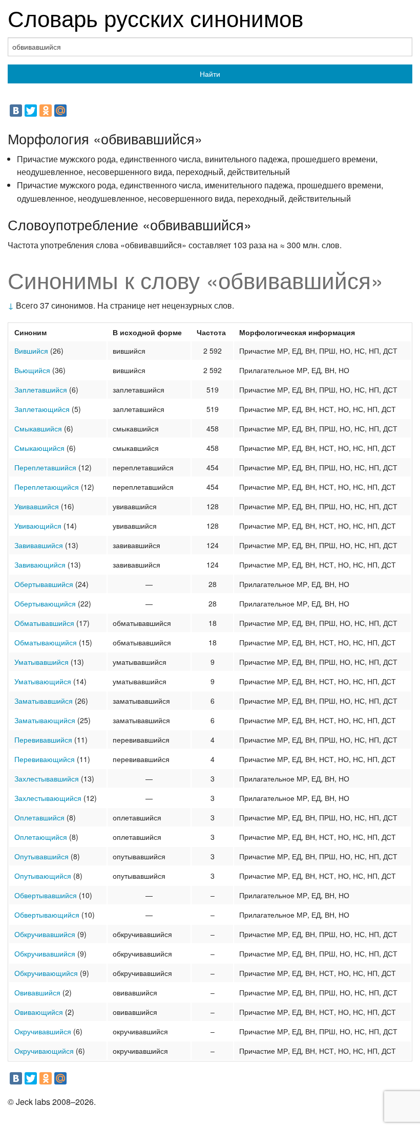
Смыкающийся (39, 448)
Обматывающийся (45, 642)
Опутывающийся (42, 876)
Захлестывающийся (47, 798)
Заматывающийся (44, 720)
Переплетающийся (46, 487)
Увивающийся (37, 525)
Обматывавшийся (44, 623)
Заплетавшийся (40, 389)
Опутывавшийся (41, 856)
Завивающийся (40, 564)
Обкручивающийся (46, 973)
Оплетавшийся (39, 817)
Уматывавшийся (41, 662)
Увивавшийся (36, 506)
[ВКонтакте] (16, 110)
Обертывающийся (45, 603)
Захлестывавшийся (46, 778)
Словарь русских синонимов (155, 17)
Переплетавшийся (45, 467)
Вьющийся (32, 370)
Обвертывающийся (46, 914)
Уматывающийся (42, 681)
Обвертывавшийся (45, 895)
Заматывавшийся (43, 701)
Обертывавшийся (43, 584)
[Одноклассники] (45, 110)
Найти (210, 74)
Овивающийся (38, 1012)
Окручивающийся (44, 1051)
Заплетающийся (42, 409)
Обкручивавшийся (44, 934)
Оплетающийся (40, 837)
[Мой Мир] (60, 110)
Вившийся (31, 350)
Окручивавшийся (42, 1031)
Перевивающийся (44, 759)
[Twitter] (31, 110)
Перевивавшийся (43, 739)
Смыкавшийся (38, 428)
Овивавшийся (37, 992)
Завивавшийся (38, 545)
